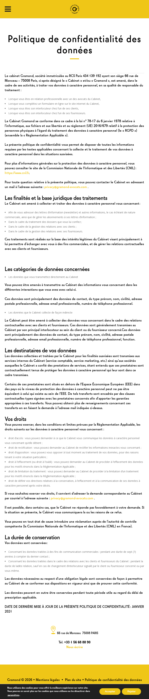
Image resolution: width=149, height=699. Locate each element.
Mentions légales (48, 679)
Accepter (110, 691)
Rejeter (131, 691)
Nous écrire (74, 646)
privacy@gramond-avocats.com (66, 186)
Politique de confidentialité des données (113, 679)
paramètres (13, 694)
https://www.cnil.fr (17, 172)
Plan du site (73, 679)
